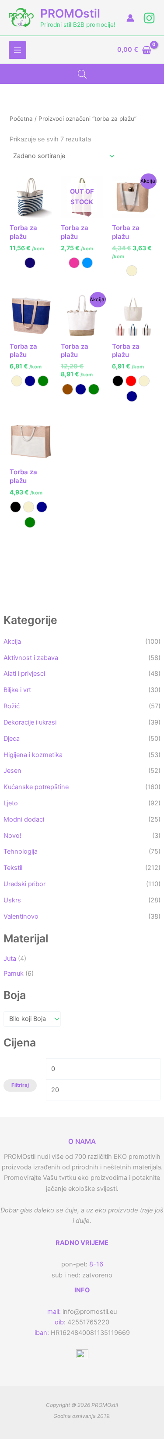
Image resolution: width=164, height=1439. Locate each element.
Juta (9, 959)
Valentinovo (20, 916)
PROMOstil (70, 13)
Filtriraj (20, 1085)
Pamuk (13, 973)
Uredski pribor (24, 884)
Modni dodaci (23, 819)
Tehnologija (20, 851)
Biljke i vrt (17, 690)
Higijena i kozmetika (33, 755)
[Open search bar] (82, 74)
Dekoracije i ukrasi (29, 722)
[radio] (29, 262)
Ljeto (10, 803)
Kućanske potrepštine (36, 787)
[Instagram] (149, 18)
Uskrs (12, 900)
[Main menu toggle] (17, 50)
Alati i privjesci (24, 674)
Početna (21, 118)
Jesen (12, 771)
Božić (11, 706)
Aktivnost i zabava (30, 658)
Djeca (11, 739)
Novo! (12, 836)
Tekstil (12, 868)
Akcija (12, 642)
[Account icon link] (130, 18)
